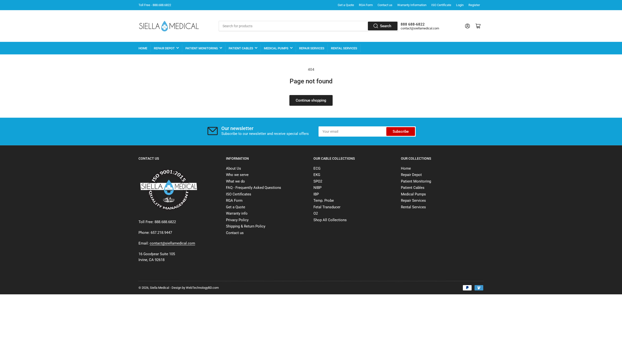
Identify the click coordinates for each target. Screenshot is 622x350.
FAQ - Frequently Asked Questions (253, 187)
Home (142, 48)
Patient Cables (241, 48)
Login (460, 5)
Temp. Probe (323, 200)
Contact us (385, 5)
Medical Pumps (276, 48)
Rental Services (344, 48)
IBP (316, 194)
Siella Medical (159, 287)
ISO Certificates (238, 194)
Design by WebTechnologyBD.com (195, 287)
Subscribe (401, 131)
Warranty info (237, 213)
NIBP (317, 187)
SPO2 (317, 181)
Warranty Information (411, 5)
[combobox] (308, 26)
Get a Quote (346, 5)
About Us (233, 168)
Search (385, 26)
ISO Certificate (441, 5)
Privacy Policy (237, 220)
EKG (316, 175)
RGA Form (366, 5)
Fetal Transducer (326, 207)
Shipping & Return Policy (245, 226)
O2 (315, 213)
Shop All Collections (330, 220)
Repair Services (311, 48)
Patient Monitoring (201, 48)
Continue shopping (311, 100)
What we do (235, 181)
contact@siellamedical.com (420, 28)
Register (474, 5)
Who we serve (237, 175)
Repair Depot (164, 48)
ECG (316, 168)
